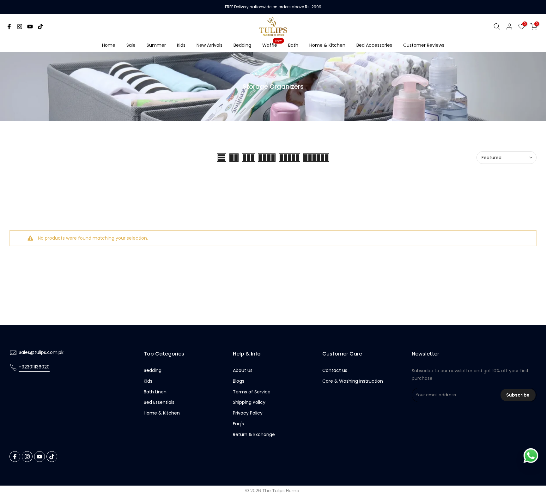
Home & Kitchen (327, 45)
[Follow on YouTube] (30, 26)
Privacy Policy (248, 413)
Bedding (242, 45)
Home (108, 45)
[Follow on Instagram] (19, 26)
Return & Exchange (254, 434)
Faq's (238, 424)
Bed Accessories (374, 45)
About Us (242, 370)
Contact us (334, 370)
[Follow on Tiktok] (40, 26)
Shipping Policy (249, 402)
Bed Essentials (159, 402)
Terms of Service (251, 392)
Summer (156, 45)
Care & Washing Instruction (352, 381)
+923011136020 (34, 367)
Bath (293, 45)
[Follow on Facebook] (9, 26)
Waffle (272, 44)
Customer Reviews (423, 45)
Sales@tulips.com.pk (41, 352)
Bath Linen (155, 392)
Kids (181, 45)
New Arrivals (209, 45)
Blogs (238, 381)
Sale (131, 45)
